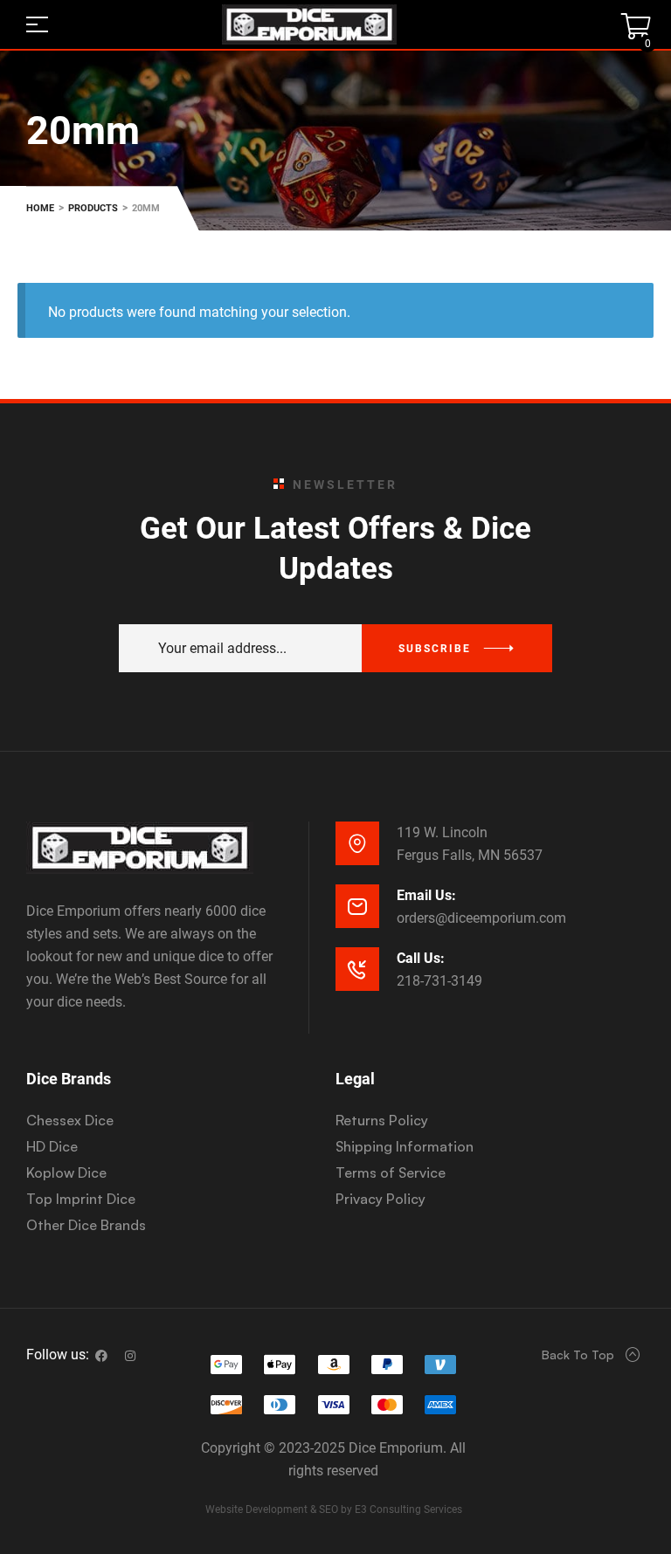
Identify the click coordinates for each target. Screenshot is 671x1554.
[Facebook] (101, 1356)
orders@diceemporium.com (481, 918)
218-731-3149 (439, 981)
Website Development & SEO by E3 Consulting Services (333, 1509)
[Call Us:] (357, 969)
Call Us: (421, 958)
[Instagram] (130, 1356)
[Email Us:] (357, 906)
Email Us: (426, 895)
